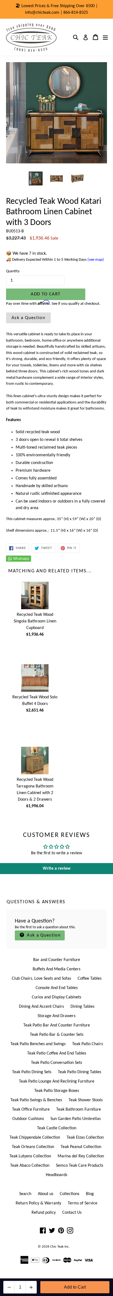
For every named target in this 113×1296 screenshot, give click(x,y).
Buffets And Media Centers (56, 969)
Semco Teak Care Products (79, 1165)
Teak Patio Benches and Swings (38, 1044)
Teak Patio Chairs (87, 1044)
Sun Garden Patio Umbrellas (75, 1119)
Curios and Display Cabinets (56, 997)
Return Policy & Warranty (38, 1203)
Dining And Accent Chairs (41, 1006)
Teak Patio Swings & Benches (36, 1100)
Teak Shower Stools (86, 1100)
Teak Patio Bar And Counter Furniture (56, 1025)
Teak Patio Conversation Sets (56, 1063)
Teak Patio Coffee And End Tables (56, 1053)
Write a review (56, 868)
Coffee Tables (89, 978)
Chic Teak (57, 1246)
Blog (90, 1194)
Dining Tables (82, 1006)
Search (25, 1194)
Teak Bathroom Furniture (78, 1109)
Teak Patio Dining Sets (31, 1072)
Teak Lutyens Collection (30, 1156)
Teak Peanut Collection (81, 1147)
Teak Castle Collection (56, 1128)
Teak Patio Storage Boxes (56, 1091)
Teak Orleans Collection (33, 1147)
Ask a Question (28, 317)
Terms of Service (82, 1203)
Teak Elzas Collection (85, 1137)
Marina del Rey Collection (81, 1156)
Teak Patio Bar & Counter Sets (56, 1035)
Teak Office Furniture (31, 1109)
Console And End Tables (57, 988)
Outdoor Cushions (28, 1119)
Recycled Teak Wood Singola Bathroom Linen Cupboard (35, 621)
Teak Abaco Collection (29, 1165)
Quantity (12, 271)
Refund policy (44, 1212)
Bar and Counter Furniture (56, 960)
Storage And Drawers (56, 1016)
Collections (69, 1194)
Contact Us (71, 1212)
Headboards (56, 1175)
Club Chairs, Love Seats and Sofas (41, 978)
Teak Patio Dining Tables (79, 1072)
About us (45, 1194)
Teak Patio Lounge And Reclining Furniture (56, 1081)
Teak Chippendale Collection (35, 1137)
